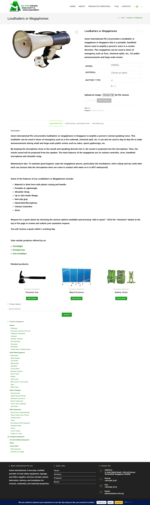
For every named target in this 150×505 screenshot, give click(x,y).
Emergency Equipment (97, 110)
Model (89, 66)
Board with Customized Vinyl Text (21, 331)
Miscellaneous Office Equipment (20, 423)
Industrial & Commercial (18, 398)
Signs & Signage (15, 390)
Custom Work (14, 446)
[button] (76, 32)
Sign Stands (14, 406)
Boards (12, 325)
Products (58, 478)
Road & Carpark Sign (17, 401)
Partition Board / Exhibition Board (20, 349)
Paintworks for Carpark (17, 451)
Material (91, 72)
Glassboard (14, 344)
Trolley (13, 420)
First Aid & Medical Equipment (19, 440)
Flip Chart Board (15, 341)
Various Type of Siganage (18, 403)
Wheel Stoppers (15, 358)
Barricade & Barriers (17, 371)
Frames (13, 428)
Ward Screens (76, 292)
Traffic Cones (15, 379)
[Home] (118, 17)
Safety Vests (121, 292)
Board (56, 482)
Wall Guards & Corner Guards (19, 382)
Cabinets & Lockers (16, 433)
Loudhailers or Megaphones (134, 17)
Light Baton (14, 366)
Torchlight (18, 246)
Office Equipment (15, 409)
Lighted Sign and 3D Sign (18, 396)
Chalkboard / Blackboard (18, 333)
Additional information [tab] (77, 123)
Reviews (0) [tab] (97, 123)
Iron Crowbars (20, 253)
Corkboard (14, 336)
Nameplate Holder (16, 425)
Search (67, 314)
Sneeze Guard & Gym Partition (20, 415)
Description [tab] (56, 123)
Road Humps (14, 355)
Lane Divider (14, 360)
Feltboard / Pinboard (17, 339)
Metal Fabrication (16, 449)
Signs (12, 384)
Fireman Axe (19, 250)
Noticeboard (14, 346)
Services (57, 474)
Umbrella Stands (15, 417)
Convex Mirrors (15, 368)
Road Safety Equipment (17, 352)
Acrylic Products (15, 431)
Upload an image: (93, 95)
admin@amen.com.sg (114, 493)
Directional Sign (15, 393)
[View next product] (141, 31)
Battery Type (93, 80)
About (56, 470)
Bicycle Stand (15, 374)
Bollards (13, 376)
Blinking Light (15, 363)
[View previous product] (137, 31)
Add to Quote (104, 100)
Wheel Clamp (14, 387)
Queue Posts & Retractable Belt (20, 412)
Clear (114, 86)
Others (12, 443)
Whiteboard (14, 328)
